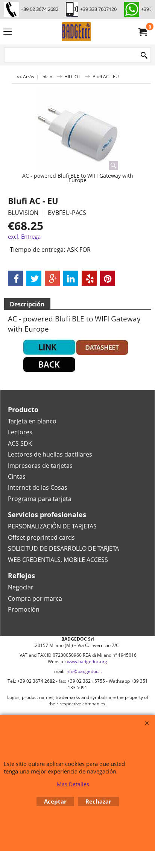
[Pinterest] (107, 278)
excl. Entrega (24, 236)
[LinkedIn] (70, 278)
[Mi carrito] (142, 31)
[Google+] (52, 278)
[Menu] (7, 32)
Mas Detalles (73, 784)
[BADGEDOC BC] (76, 31)
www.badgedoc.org (87, 661)
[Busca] (144, 55)
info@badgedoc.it (83, 671)
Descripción (27, 304)
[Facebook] (15, 278)
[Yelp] (89, 278)
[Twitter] (33, 278)
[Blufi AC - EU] (77, 129)
